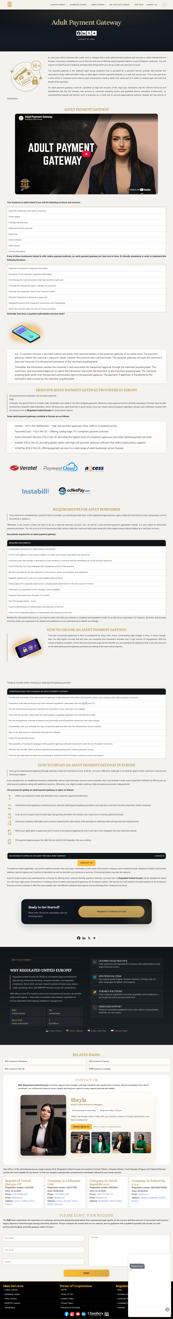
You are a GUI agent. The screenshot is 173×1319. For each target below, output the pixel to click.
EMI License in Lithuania (16, 1061)
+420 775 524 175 (105, 1194)
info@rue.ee (16, 1198)
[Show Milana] (121, 1142)
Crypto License (11, 1289)
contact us (86, 863)
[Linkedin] (84, 33)
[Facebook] (78, 33)
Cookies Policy (67, 1298)
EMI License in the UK (15, 1068)
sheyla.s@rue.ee (81, 1126)
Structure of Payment (70, 1307)
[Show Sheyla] (80, 1142)
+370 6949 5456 (61, 1194)
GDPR (64, 1289)
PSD (11, 399)
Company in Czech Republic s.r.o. (103, 1182)
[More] (94, 33)
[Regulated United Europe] (9, 4)
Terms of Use (67, 1294)
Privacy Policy (67, 1303)
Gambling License (12, 1294)
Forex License (11, 1298)
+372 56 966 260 (19, 1194)
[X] (89, 33)
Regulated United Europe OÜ (18, 1182)
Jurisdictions (10, 1307)
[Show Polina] (141, 1142)
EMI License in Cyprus (99, 1061)
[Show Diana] (100, 1142)
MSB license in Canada (99, 1068)
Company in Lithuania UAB (63, 1182)
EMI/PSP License (12, 1303)
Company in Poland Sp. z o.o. (149, 1182)
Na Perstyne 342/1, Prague (110, 1201)
